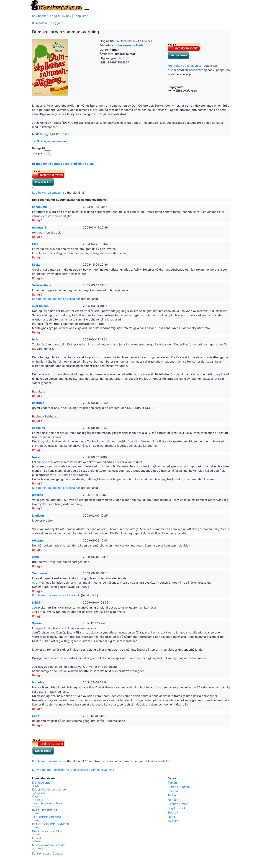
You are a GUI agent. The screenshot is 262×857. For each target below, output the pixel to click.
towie (36, 457)
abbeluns (38, 428)
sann (35, 557)
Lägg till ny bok (60, 16)
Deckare (173, 791)
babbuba (38, 403)
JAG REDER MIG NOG (46, 817)
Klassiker (173, 821)
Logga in (57, 23)
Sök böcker (40, 16)
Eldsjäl (36, 838)
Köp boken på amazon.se (185, 65)
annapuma (39, 207)
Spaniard (38, 623)
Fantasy (173, 799)
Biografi (173, 812)
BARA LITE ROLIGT (44, 810)
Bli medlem (39, 23)
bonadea (38, 682)
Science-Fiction (178, 804)
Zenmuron (39, 573)
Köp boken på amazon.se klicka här (56, 299)
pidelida (37, 495)
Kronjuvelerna (41, 782)
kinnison (38, 515)
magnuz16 (39, 227)
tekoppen (38, 540)
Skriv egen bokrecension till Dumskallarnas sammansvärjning (73, 769)
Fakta (171, 816)
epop (35, 716)
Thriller (172, 795)
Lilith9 (36, 602)
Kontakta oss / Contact (47, 853)
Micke (36, 264)
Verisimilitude (41, 285)
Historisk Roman (179, 787)
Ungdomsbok (177, 808)
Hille (35, 244)
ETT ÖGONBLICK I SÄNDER (50, 824)
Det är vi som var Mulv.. (48, 831)
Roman (172, 782)
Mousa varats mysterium (48, 845)
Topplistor (81, 16)
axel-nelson (40, 306)
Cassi (35, 796)
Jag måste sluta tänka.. (47, 803)
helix (35, 339)
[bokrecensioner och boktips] (59, 5)
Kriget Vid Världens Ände (49, 789)
